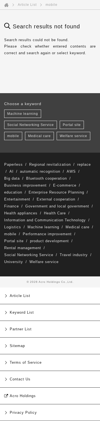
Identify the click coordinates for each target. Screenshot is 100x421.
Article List (27, 5)
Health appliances (21, 213)
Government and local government (57, 206)
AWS (71, 171)
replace (84, 164)
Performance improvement (47, 234)
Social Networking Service (30, 125)
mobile (13, 136)
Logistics (12, 227)
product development (49, 241)
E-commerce (64, 185)
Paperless (13, 164)
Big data (12, 178)
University (13, 262)
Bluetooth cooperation (46, 178)
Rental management (22, 248)
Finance (11, 206)
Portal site (72, 125)
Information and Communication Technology (45, 220)
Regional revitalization (50, 164)
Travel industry (74, 255)
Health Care (55, 213)
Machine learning (22, 114)
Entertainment (17, 199)
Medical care (39, 136)
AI (11, 171)
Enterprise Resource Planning (56, 192)
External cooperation (56, 199)
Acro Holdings (23, 396)
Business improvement (25, 185)
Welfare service (73, 136)
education (13, 192)
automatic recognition (40, 171)
